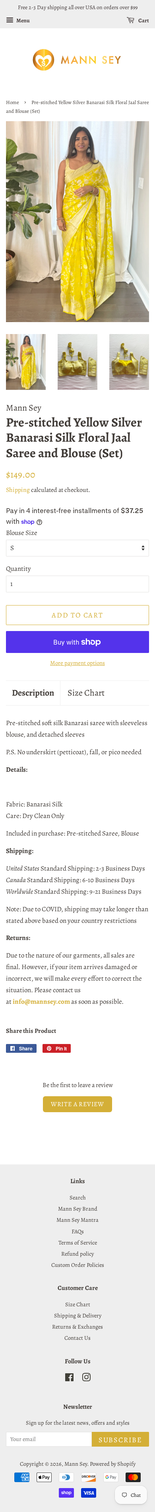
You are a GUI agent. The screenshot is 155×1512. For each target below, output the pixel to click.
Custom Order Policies (77, 1265)
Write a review (77, 1104)
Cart (143, 20)
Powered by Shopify (113, 1464)
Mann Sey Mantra (77, 1220)
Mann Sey (75, 1464)
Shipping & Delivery (77, 1315)
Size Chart (86, 693)
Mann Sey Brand (77, 1209)
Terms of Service (77, 1243)
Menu (22, 20)
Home (12, 102)
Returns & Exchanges (77, 1327)
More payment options (77, 663)
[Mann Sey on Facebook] (69, 1379)
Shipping (18, 490)
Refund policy (77, 1254)
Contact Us (77, 1338)
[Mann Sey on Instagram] (86, 1379)
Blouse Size (21, 532)
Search (78, 1197)
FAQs (78, 1231)
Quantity (18, 568)
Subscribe (120, 1440)
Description (33, 693)
